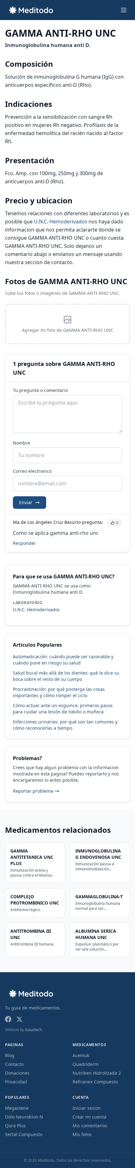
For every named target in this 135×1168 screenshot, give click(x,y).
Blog (9, 1055)
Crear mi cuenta (89, 1117)
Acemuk (81, 1055)
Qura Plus (15, 1126)
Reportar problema (33, 791)
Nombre (21, 443)
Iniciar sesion (87, 1108)
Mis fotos (82, 1134)
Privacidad (16, 1082)
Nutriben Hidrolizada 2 (97, 1073)
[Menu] (123, 10)
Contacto (14, 1064)
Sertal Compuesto (23, 1134)
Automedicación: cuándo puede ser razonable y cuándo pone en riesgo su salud (63, 660)
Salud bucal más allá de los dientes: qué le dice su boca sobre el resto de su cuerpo (66, 676)
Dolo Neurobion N (24, 1117)
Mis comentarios (90, 1126)
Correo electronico (32, 471)
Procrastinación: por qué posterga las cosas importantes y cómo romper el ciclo (59, 692)
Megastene (17, 1108)
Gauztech (33, 1029)
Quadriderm (86, 1064)
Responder (24, 543)
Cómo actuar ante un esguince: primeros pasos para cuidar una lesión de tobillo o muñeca (63, 708)
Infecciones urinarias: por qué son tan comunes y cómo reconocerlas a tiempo (65, 725)
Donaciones (17, 1073)
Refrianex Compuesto (95, 1082)
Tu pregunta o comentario (40, 390)
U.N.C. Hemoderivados (60, 221)
